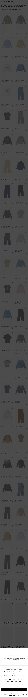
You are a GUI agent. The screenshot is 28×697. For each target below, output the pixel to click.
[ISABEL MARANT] (14, 694)
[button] (23, 694)
